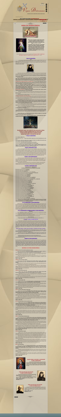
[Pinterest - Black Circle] (46, 9)
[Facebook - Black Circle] (46, 4)
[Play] (15, 23)
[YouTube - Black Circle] (46, 7)
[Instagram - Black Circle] (46, 11)
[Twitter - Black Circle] (46, 6)
